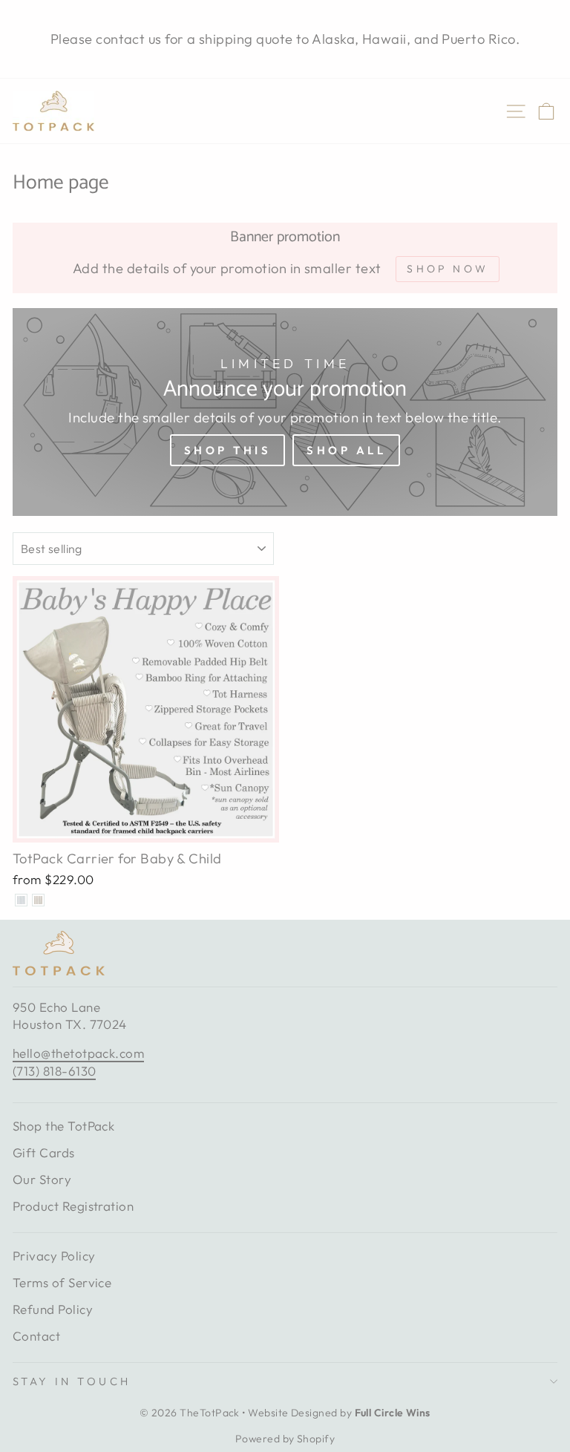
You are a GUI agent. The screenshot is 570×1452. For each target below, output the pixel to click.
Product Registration (73, 1206)
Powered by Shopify (285, 1438)
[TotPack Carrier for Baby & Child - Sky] (21, 900)
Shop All (346, 450)
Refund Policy (53, 1309)
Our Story (42, 1179)
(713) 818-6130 (54, 1071)
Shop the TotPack (63, 1126)
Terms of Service (62, 1282)
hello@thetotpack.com (78, 1053)
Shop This (228, 450)
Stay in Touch (72, 1381)
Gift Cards (44, 1152)
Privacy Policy (54, 1255)
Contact (36, 1336)
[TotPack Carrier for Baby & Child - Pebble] (38, 900)
